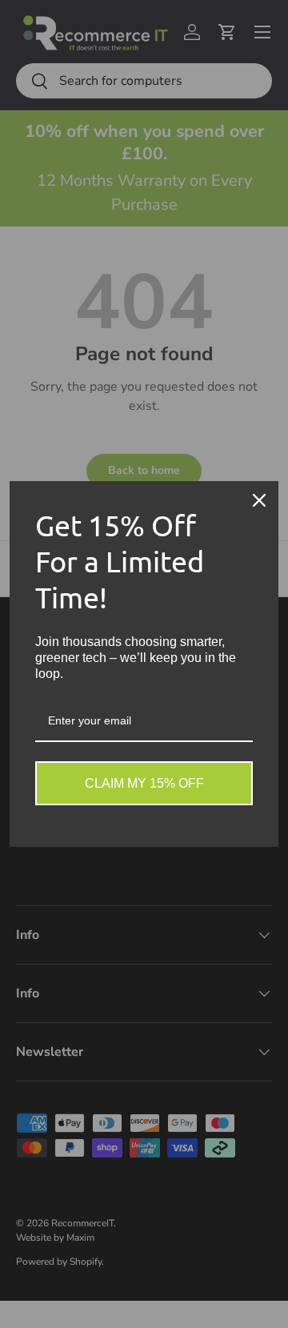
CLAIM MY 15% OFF (144, 783)
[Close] (259, 500)
